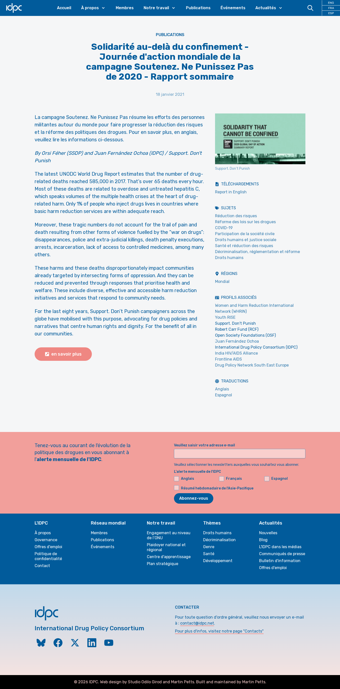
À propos (43, 532)
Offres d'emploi (48, 546)
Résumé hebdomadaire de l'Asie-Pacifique (217, 488)
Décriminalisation (219, 539)
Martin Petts (182, 682)
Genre (208, 546)
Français (234, 479)
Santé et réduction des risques (244, 245)
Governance (46, 539)
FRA (331, 8)
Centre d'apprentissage (169, 556)
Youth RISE (225, 317)
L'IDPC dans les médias (280, 546)
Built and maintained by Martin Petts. (231, 682)
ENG (331, 2)
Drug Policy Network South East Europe (252, 365)
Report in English (231, 192)
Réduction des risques (236, 215)
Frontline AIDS (228, 359)
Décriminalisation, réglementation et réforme (257, 251)
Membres (125, 7)
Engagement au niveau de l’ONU (168, 535)
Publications (198, 7)
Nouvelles (268, 532)
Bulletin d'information (279, 560)
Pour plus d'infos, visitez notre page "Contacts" (219, 631)
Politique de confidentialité (48, 556)
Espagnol (223, 395)
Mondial (222, 281)
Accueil (64, 7)
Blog (263, 539)
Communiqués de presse (282, 553)
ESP (331, 13)
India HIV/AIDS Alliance (236, 353)
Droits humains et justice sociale (245, 239)
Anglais (222, 389)
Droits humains (229, 257)
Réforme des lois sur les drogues (245, 221)
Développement (217, 560)
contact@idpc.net (197, 623)
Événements (233, 7)
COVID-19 (224, 227)
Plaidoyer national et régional (166, 547)
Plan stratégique (162, 563)
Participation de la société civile (245, 233)
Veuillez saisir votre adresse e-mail (204, 445)
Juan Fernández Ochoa (237, 341)
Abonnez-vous (193, 498)
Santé (208, 553)
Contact (42, 565)
